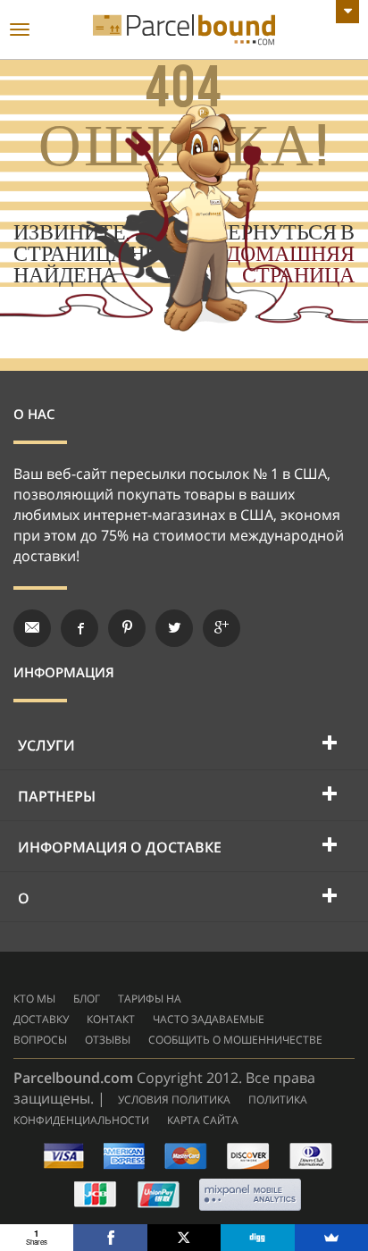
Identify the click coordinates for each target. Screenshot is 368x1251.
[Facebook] (109, 1237)
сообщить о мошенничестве (235, 1039)
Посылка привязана (184, 30)
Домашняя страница (290, 265)
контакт (111, 1019)
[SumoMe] (331, 1237)
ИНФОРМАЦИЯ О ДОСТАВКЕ (120, 847)
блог (86, 998)
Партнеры (57, 796)
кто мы (34, 998)
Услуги (46, 745)
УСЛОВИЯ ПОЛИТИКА (174, 1099)
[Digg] (257, 1237)
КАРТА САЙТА (202, 1120)
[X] (184, 1237)
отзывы (107, 1039)
